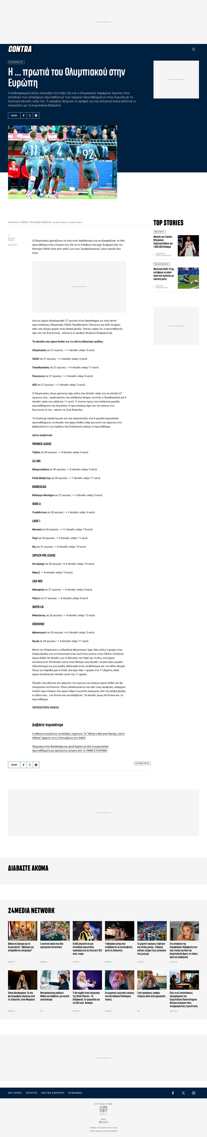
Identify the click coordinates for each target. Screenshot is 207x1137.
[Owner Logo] (104, 1110)
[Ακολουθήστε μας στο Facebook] (172, 1093)
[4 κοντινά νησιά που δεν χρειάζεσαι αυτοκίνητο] (55, 931)
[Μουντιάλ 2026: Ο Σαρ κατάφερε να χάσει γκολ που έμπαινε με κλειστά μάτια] (188, 278)
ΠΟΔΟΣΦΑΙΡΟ (162, 264)
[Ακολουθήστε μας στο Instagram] (193, 1093)
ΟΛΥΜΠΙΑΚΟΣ (142, 763)
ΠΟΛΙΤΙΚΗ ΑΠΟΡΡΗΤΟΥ (53, 1093)
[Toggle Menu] (193, 49)
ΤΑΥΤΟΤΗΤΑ (31, 1093)
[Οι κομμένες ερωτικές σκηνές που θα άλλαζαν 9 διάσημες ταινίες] (119, 980)
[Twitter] (30, 115)
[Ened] (103, 1122)
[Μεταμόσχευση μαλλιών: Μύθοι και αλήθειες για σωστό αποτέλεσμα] (55, 980)
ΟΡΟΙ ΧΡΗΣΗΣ (15, 1093)
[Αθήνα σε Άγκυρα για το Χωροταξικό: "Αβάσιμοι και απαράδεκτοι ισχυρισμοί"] (22, 931)
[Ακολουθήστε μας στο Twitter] (183, 1093)
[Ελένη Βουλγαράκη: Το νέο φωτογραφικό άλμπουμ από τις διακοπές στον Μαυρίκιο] (22, 980)
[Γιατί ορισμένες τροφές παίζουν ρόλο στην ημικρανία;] (152, 980)
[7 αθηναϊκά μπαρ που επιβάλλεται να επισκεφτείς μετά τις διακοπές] (119, 931)
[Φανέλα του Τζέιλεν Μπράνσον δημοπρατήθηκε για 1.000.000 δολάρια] (188, 245)
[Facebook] (23, 115)
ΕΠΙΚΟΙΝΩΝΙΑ (75, 1093)
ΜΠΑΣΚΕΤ (159, 232)
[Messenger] (36, 115)
